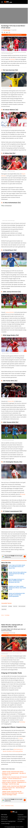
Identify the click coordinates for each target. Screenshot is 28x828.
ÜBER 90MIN (4, 814)
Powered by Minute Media (11, 826)
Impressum (20, 814)
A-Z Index (20, 821)
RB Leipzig (22, 494)
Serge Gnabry (4, 609)
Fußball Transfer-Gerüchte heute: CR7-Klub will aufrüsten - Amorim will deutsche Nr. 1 (14, 777)
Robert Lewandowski (22, 606)
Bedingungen (4, 817)
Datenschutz (4, 819)
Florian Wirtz (11, 401)
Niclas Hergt (6, 632)
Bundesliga (12, 59)
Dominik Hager (6, 30)
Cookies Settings (5, 823)
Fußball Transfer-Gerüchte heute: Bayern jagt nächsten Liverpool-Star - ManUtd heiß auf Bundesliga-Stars (14, 787)
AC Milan (20, 738)
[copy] (9, 32)
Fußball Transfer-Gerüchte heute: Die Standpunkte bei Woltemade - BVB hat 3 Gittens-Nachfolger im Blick (12, 793)
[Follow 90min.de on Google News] (25, 556)
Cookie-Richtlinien (22, 817)
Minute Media (21, 819)
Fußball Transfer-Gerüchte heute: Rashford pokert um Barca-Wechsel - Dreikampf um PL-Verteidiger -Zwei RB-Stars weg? (14, 782)
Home (2, 615)
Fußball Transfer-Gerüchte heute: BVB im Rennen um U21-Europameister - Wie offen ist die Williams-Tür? (14, 773)
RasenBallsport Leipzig (9, 805)
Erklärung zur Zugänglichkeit (8, 821)
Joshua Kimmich (10, 312)
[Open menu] (2, 2)
